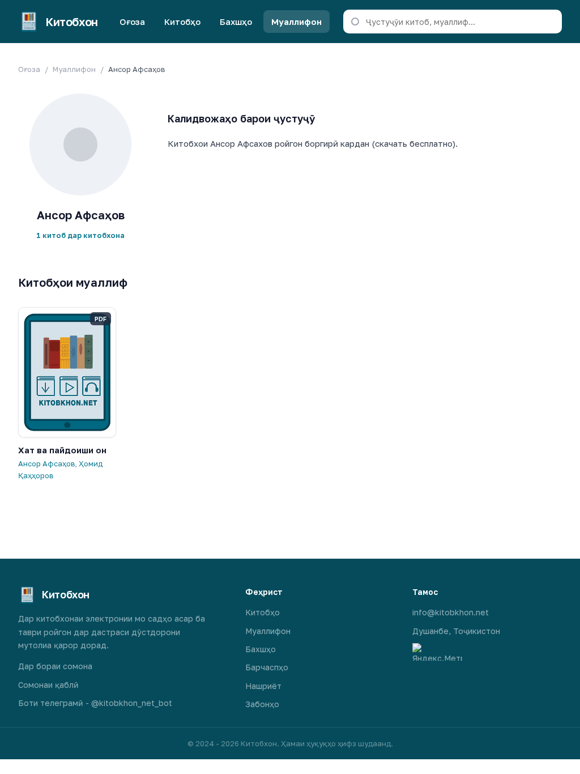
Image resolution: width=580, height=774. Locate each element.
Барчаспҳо (266, 667)
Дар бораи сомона (55, 666)
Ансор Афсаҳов (46, 463)
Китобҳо (182, 21)
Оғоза (132, 21)
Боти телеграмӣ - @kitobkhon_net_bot (95, 703)
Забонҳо (262, 704)
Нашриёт (263, 686)
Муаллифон (296, 21)
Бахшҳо (236, 21)
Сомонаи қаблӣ (48, 685)
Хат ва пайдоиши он (62, 450)
